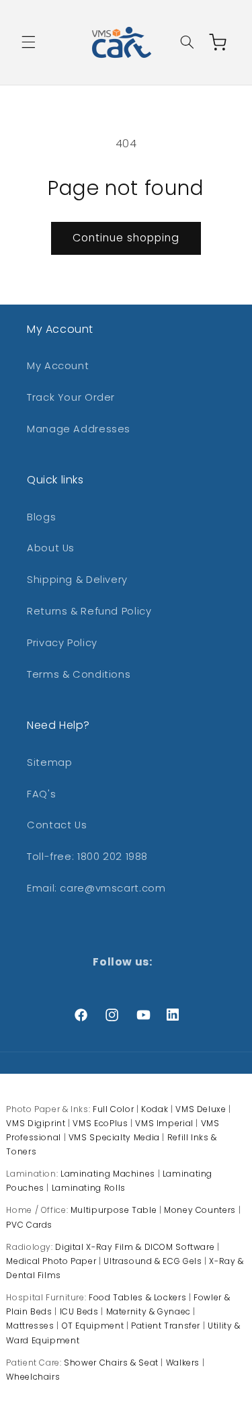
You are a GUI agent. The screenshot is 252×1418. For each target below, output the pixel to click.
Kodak (154, 1109)
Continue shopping (126, 237)
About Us (51, 548)
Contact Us (57, 825)
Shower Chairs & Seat (111, 1362)
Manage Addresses (78, 429)
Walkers (183, 1362)
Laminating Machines (107, 1173)
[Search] (186, 42)
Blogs (41, 517)
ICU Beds (79, 1311)
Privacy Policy (62, 642)
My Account (58, 365)
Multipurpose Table (114, 1210)
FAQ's (41, 794)
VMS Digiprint (35, 1123)
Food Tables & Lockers (137, 1297)
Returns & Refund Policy (89, 611)
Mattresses (30, 1325)
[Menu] (28, 42)
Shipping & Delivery (77, 579)
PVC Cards (29, 1224)
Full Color (113, 1109)
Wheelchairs (33, 1376)
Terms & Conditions (78, 674)
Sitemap (49, 762)
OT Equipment (93, 1325)
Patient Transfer (165, 1325)
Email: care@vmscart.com (96, 888)
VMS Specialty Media (114, 1137)
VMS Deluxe (200, 1109)
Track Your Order (71, 397)
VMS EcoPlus (100, 1123)
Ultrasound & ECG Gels (152, 1261)
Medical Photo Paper (51, 1261)
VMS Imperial (164, 1123)
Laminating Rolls (89, 1187)
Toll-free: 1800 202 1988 (87, 856)
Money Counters (200, 1210)
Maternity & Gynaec (148, 1311)
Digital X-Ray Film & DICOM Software (134, 1247)
